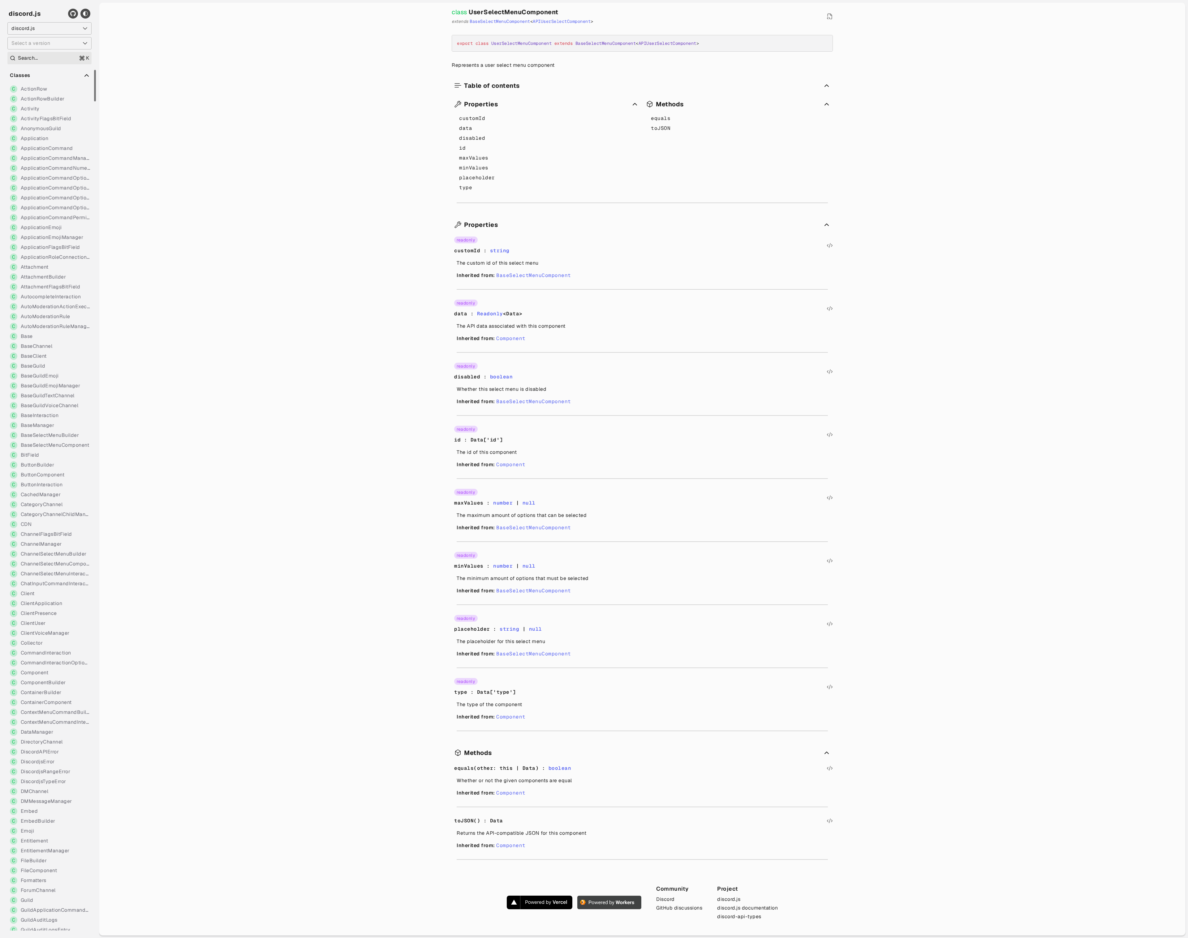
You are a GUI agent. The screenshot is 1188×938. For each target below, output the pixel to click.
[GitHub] (73, 14)
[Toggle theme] (85, 14)
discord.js (25, 14)
